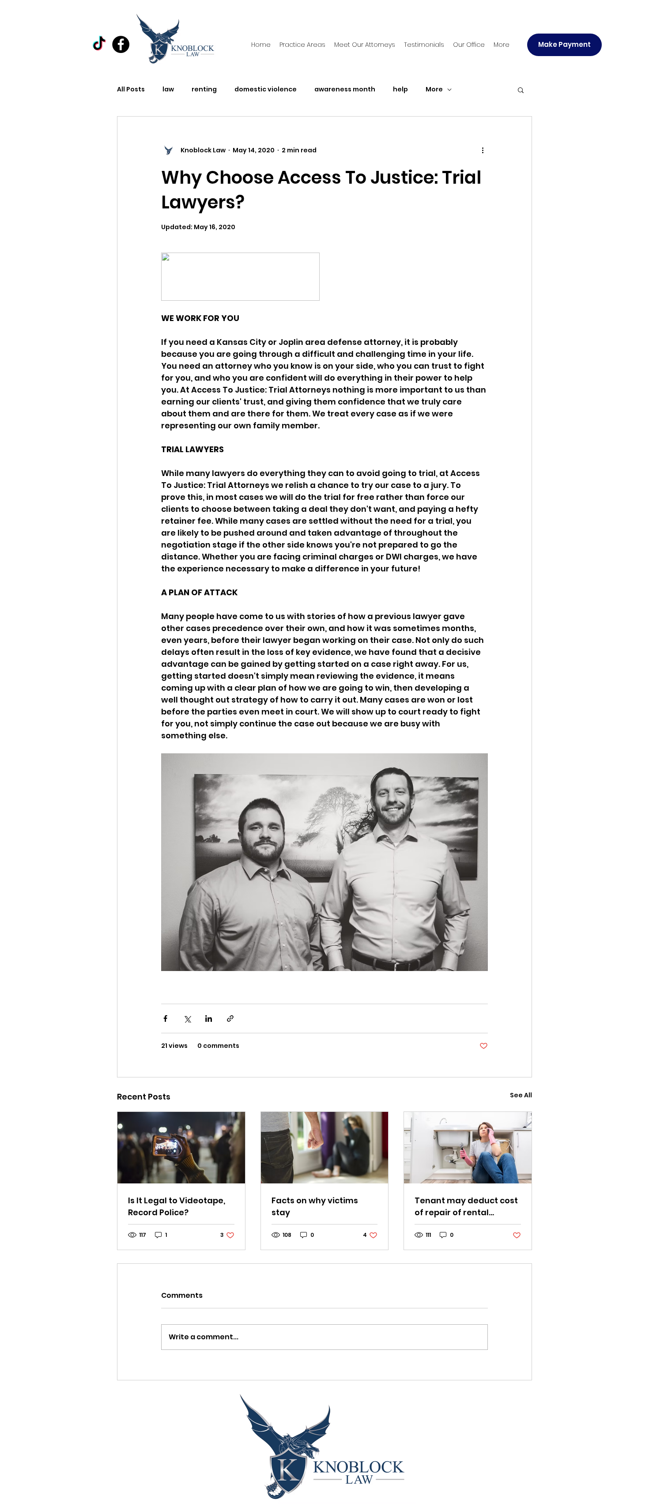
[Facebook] (120, 44)
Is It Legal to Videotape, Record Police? (176, 1206)
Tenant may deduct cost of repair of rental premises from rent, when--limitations (466, 1206)
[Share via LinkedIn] (208, 1018)
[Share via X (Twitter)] (187, 1018)
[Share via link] (230, 1018)
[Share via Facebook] (165, 1018)
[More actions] (482, 150)
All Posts (131, 89)
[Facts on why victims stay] (325, 1147)
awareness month (344, 89)
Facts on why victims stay (315, 1206)
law (168, 89)
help (400, 89)
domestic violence (265, 89)
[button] (302, 44)
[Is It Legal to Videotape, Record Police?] (181, 1147)
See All (521, 1095)
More (434, 89)
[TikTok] (99, 44)
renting (204, 89)
